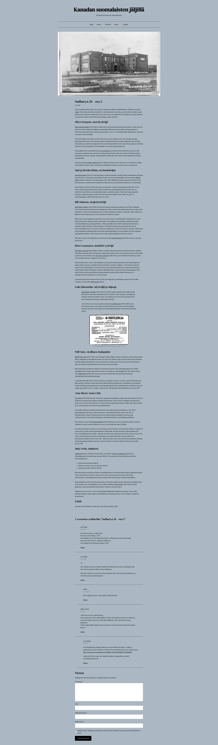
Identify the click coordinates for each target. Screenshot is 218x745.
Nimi (77, 704)
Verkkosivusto (79, 722)
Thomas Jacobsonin (118, 454)
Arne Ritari (78, 398)
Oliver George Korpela (82, 127)
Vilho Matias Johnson (81, 207)
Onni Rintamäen (116, 304)
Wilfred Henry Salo (81, 357)
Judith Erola (79, 454)
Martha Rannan (117, 238)
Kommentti (79, 682)
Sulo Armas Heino (80, 175)
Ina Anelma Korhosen (92, 163)
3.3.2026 (82, 611)
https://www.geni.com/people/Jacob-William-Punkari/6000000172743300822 (107, 652)
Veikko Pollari (84, 609)
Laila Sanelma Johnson (88, 292)
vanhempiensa (94, 282)
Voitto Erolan (118, 484)
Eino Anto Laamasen (102, 256)
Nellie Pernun (82, 374)
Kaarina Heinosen (97, 422)
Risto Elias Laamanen (82, 251)
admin (85, 589)
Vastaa (82, 547)
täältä (77, 112)
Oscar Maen (105, 151)
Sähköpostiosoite (81, 713)
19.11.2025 (83, 529)
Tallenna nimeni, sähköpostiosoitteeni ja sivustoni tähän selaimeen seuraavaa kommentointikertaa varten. (108, 732)
